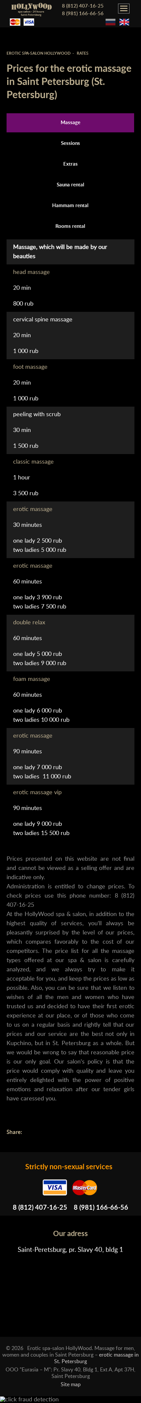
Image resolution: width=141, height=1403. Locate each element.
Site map (71, 1384)
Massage (70, 122)
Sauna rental (70, 184)
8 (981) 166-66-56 (83, 13)
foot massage (30, 367)
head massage (31, 272)
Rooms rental (70, 226)
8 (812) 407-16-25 (83, 6)
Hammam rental (70, 205)
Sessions (70, 143)
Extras (70, 164)
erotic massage (32, 509)
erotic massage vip (37, 793)
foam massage (31, 679)
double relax (29, 623)
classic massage (33, 462)
